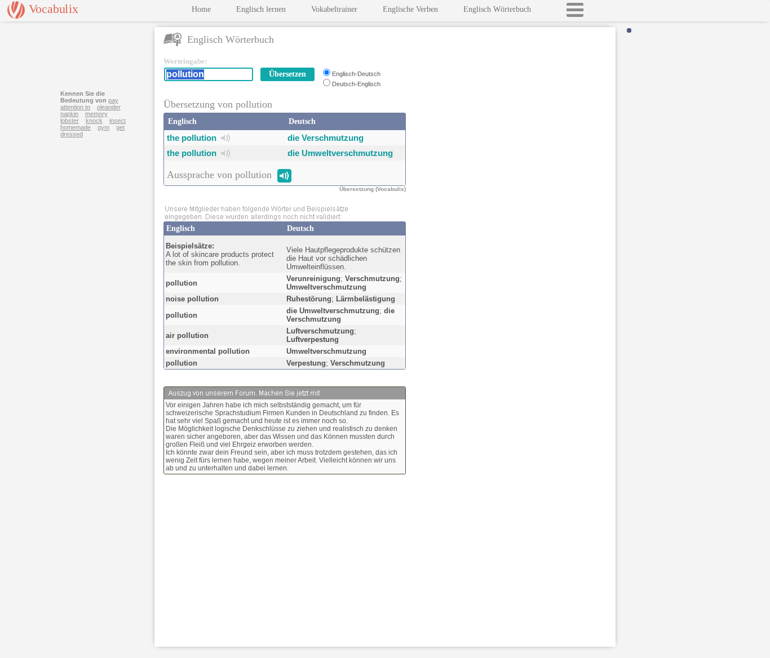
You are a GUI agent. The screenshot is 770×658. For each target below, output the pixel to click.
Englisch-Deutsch (356, 73)
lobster (69, 120)
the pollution (191, 138)
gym (103, 127)
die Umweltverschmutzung (340, 153)
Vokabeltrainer (334, 9)
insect (117, 120)
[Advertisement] (513, 127)
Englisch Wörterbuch (497, 9)
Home (201, 9)
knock (94, 120)
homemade (75, 127)
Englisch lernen (261, 9)
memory (96, 113)
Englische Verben (410, 9)
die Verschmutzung (325, 138)
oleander (109, 107)
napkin (69, 113)
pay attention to (89, 103)
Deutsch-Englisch (356, 84)
